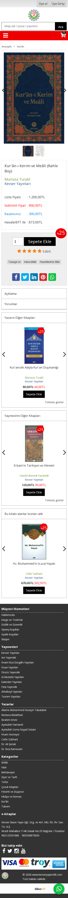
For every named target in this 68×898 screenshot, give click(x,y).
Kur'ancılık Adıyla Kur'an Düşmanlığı (34, 367)
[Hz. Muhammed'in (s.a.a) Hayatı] (34, 526)
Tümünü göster (54, 402)
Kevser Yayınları (34, 381)
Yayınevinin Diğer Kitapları (22, 416)
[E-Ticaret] (40, 889)
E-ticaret (28, 889)
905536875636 (30, 835)
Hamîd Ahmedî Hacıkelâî (34, 475)
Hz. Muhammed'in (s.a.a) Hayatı (34, 564)
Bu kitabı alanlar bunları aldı (24, 514)
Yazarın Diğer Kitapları (20, 318)
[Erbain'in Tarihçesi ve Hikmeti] (34, 428)
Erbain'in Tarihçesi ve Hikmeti (34, 465)
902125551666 (10, 835)
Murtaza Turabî (34, 377)
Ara (60, 27)
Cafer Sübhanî (34, 573)
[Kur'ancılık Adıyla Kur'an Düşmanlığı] (34, 330)
